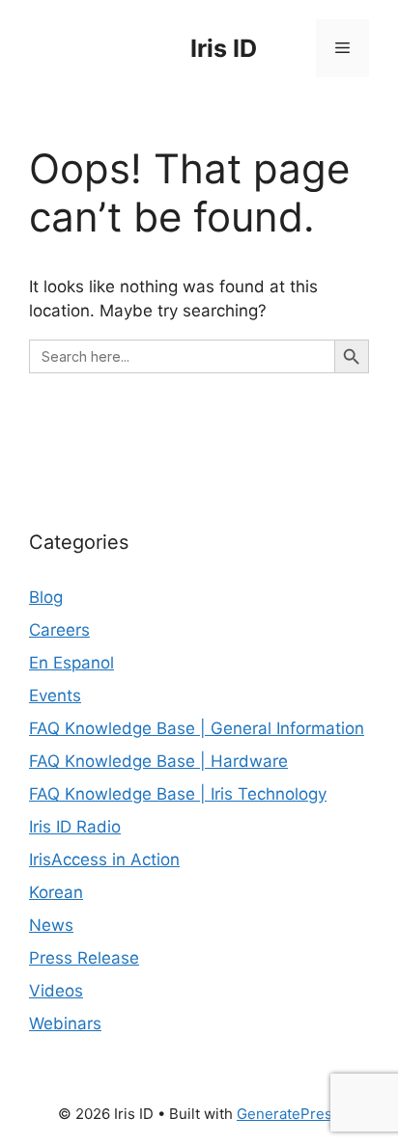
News (51, 925)
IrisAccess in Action (104, 859)
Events (55, 695)
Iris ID (223, 48)
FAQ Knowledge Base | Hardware (158, 761)
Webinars (65, 1023)
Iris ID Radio (75, 826)
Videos (56, 990)
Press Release (84, 958)
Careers (59, 630)
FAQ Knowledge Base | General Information (196, 728)
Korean (56, 892)
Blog (46, 597)
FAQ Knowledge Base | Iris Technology (178, 794)
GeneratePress (288, 1113)
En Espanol (71, 662)
